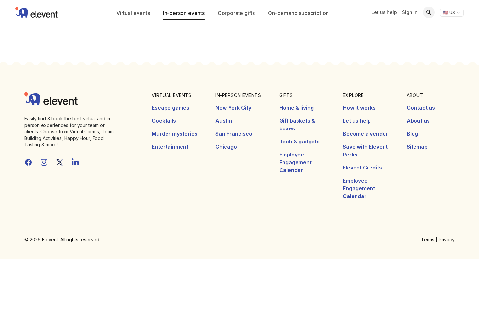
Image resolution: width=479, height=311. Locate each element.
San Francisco (233, 133)
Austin (223, 120)
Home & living (296, 107)
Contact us (421, 107)
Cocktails (164, 120)
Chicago (226, 146)
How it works (359, 107)
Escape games (170, 107)
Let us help (384, 12)
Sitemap (417, 146)
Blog (412, 133)
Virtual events (133, 13)
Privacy (447, 239)
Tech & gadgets (299, 141)
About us (418, 120)
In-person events (184, 13)
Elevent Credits (362, 167)
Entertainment (170, 146)
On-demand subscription (298, 13)
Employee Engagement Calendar (295, 162)
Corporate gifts (236, 13)
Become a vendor (365, 133)
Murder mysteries (174, 133)
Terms (427, 239)
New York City (233, 107)
